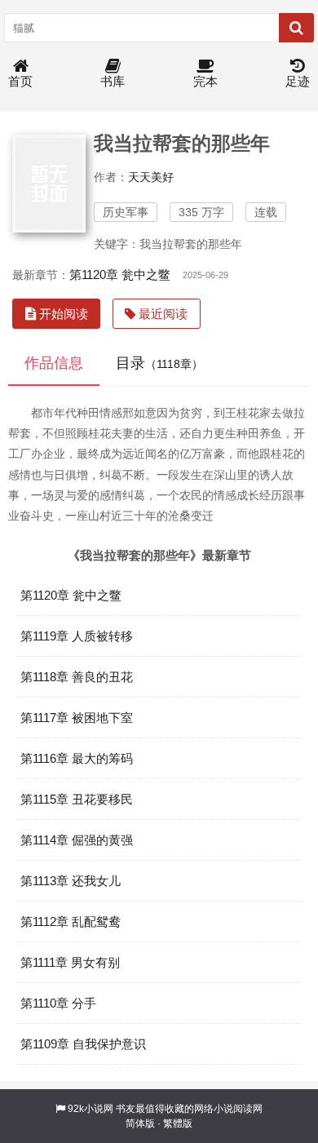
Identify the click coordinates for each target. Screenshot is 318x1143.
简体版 (140, 1123)
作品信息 (53, 363)
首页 (20, 81)
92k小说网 (90, 1108)
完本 (205, 81)
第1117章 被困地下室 (76, 717)
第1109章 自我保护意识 (83, 1044)
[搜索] (296, 27)
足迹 (297, 81)
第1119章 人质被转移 (76, 636)
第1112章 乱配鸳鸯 (70, 921)
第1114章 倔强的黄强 (76, 840)
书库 (112, 81)
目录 (159, 363)
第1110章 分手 (58, 1003)
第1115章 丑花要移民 (76, 799)
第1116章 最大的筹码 (76, 758)
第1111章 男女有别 (70, 962)
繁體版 (177, 1123)
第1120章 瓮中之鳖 (119, 274)
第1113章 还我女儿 (70, 881)
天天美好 (151, 177)
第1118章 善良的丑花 (76, 677)
